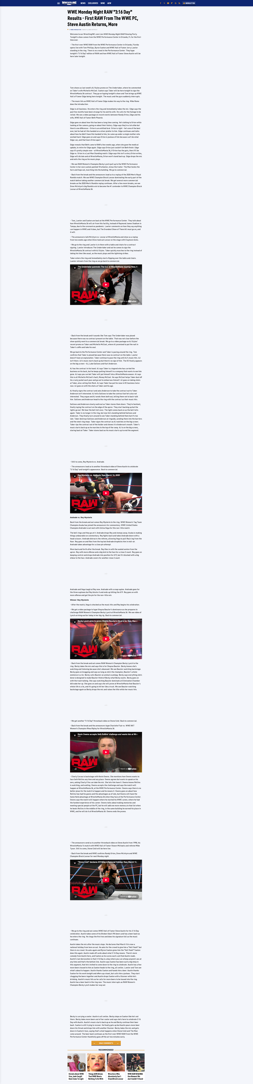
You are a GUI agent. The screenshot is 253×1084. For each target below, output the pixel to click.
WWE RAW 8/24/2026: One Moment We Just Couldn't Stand (135, 1076)
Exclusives (93, 3)
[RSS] (179, 3)
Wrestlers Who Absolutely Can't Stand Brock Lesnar (115, 1076)
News (83, 3)
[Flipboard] (172, 3)
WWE (103, 3)
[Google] (176, 3)
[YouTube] (168, 3)
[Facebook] (160, 3)
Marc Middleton (76, 29)
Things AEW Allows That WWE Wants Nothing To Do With (95, 1076)
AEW (109, 3)
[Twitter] (164, 3)
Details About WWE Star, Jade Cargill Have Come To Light (76, 1076)
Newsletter (190, 3)
